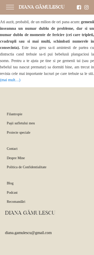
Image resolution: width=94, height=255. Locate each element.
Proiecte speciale (18, 132)
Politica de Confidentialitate (26, 167)
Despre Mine (16, 158)
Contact (12, 149)
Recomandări (16, 202)
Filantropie (14, 114)
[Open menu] (10, 7)
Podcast (12, 192)
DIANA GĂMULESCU (41, 7)
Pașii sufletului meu (21, 123)
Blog (10, 183)
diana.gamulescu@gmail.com (28, 233)
